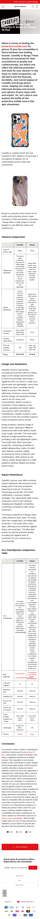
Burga (32, 734)
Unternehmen (19, 875)
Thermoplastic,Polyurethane (24, 677)
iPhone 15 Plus (6, 19)
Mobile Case (14, 19)
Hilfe (19, 880)
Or (19, 19)
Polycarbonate (20, 673)
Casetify (20, 734)
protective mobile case (15, 46)
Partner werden (20, 885)
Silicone (32, 676)
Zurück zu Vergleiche (21, 847)
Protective (24, 19)
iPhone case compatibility (12, 818)
